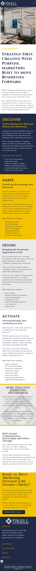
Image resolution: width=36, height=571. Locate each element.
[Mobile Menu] (33, 3)
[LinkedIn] (2, 561)
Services (6, 526)
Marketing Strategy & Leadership (14, 530)
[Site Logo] (9, 3)
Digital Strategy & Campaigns (12, 537)
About (5, 553)
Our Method (8, 548)
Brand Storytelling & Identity (12, 533)
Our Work (7, 544)
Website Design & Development (13, 535)
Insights (6, 557)
